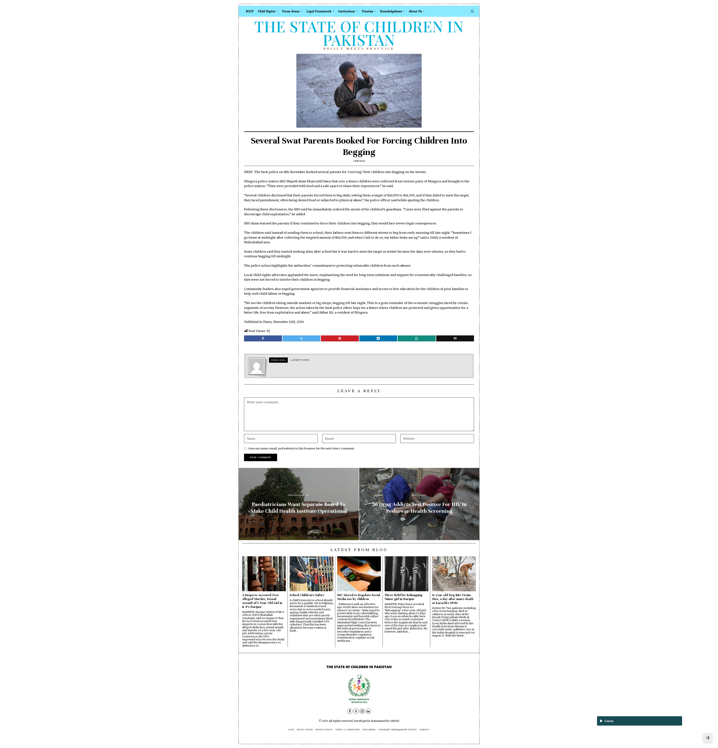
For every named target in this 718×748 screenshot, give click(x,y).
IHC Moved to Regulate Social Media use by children (358, 597)
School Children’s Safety (307, 595)
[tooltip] (263, 338)
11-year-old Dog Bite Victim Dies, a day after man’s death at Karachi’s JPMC (452, 599)
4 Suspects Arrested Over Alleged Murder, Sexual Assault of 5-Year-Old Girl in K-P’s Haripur (262, 601)
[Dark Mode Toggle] (707, 737)
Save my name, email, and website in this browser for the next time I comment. (301, 448)
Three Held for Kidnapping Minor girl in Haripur (403, 597)
